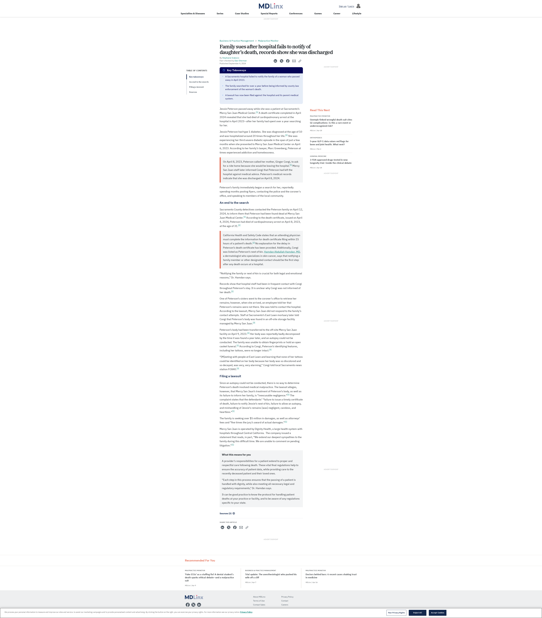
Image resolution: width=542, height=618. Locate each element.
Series (220, 13)
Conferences (295, 13)
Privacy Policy (246, 612)
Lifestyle (356, 13)
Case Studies (242, 13)
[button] (300, 61)
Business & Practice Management (237, 40)
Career (336, 13)
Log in (351, 6)
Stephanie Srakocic (230, 58)
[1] (257, 112)
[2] (286, 135)
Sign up (342, 6)
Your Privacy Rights (396, 612)
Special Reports (269, 13)
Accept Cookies (437, 612)
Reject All (417, 612)
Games (318, 13)
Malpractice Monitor (268, 40)
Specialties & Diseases (193, 13)
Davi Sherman (241, 60)
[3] (254, 322)
